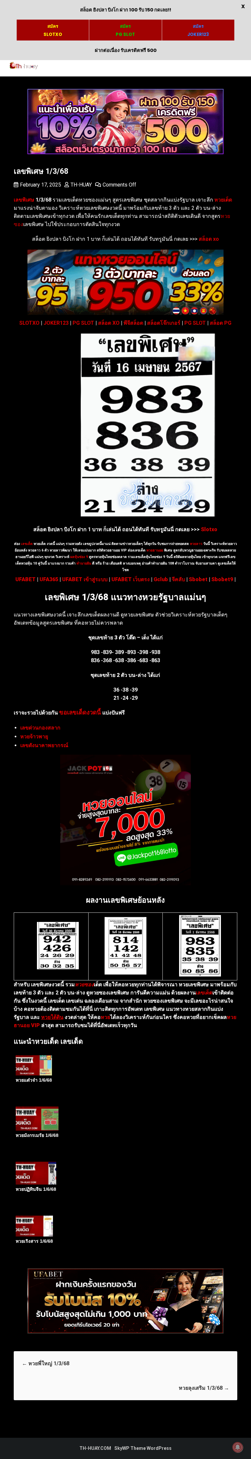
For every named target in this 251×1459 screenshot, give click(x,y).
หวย (105, 1017)
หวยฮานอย (154, 550)
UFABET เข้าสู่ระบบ (85, 579)
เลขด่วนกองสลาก (40, 728)
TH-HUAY (81, 185)
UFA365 (49, 579)
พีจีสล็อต (133, 323)
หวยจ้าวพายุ (34, 736)
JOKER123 (56, 323)
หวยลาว (196, 544)
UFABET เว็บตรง (130, 579)
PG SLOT (83, 323)
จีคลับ (178, 579)
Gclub (161, 579)
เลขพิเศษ (24, 200)
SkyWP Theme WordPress (143, 1448)
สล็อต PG (220, 323)
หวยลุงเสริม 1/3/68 (204, 1388)
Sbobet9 (222, 579)
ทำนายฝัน (83, 563)
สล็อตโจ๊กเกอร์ (163, 323)
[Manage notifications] (237, 1447)
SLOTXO (29, 323)
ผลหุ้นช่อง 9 (79, 557)
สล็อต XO (109, 323)
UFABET (25, 579)
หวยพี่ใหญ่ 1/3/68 (45, 1363)
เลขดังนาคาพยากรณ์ (44, 745)
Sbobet (198, 579)
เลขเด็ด (27, 544)
